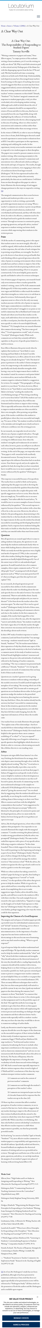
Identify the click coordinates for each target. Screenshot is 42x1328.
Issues (9, 26)
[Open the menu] (38, 16)
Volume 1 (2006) (19, 26)
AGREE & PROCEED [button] (21, 1324)
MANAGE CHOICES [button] (21, 1318)
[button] (37, 1297)
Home (3, 26)
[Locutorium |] (21, 7)
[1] (2, 191)
